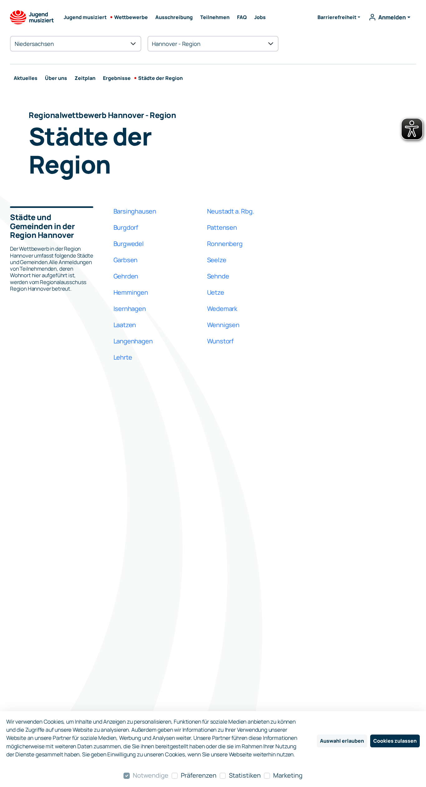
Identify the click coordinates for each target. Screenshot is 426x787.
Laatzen (125, 325)
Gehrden (126, 276)
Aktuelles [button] (25, 78)
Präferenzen (198, 775)
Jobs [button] (260, 17)
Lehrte (123, 357)
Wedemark (222, 308)
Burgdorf (126, 227)
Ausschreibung (174, 17)
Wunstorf (220, 341)
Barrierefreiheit (336, 17)
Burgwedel (129, 243)
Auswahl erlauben (342, 740)
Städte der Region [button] (160, 78)
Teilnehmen (215, 17)
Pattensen (222, 227)
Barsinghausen (135, 211)
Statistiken (245, 775)
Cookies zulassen (395, 740)
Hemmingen (131, 292)
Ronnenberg (225, 243)
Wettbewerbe (131, 17)
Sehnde (218, 276)
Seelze (216, 260)
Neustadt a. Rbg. (230, 211)
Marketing (288, 775)
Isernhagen (130, 308)
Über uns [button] (56, 78)
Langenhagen (133, 341)
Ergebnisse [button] (117, 78)
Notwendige (150, 775)
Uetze (215, 292)
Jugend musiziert (85, 17)
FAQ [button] (242, 17)
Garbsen (126, 260)
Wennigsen (223, 325)
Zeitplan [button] (85, 78)
